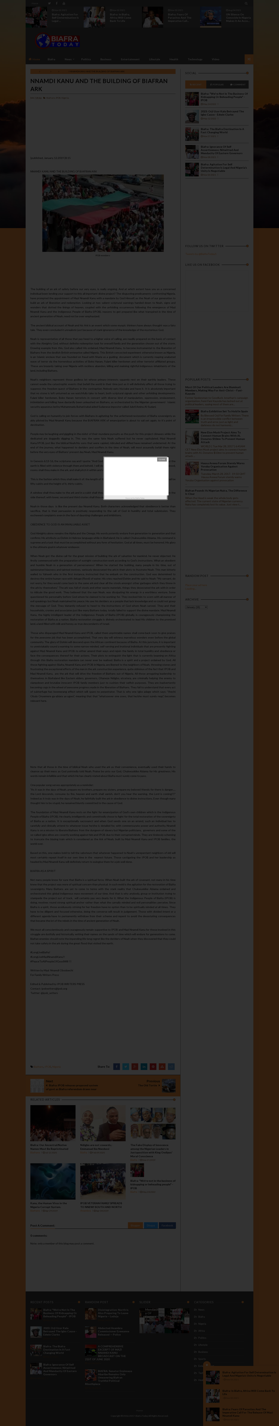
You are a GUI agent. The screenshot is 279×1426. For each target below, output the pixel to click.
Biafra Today (140, 498)
